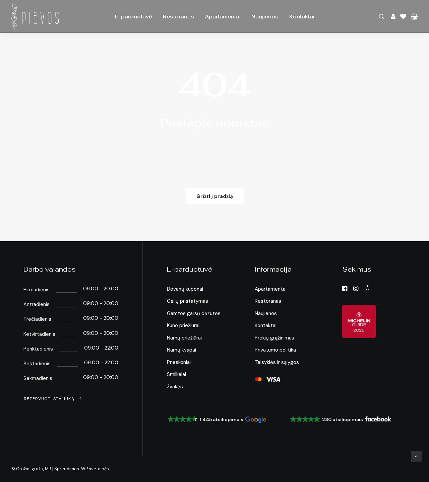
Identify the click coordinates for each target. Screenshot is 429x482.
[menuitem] (133, 16)
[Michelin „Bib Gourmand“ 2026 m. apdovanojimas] (359, 321)
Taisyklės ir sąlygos (277, 362)
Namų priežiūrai (184, 337)
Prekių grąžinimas (274, 337)
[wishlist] (403, 16)
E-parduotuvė (133, 16)
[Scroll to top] (416, 456)
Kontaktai (301, 16)
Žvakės (175, 386)
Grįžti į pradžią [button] (214, 196)
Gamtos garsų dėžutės (194, 313)
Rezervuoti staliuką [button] (49, 398)
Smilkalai (176, 374)
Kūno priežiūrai (183, 325)
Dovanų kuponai (185, 289)
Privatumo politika (275, 350)
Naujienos (265, 16)
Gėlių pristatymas (187, 301)
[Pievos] (35, 16)
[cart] (413, 16)
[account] (392, 16)
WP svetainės (95, 469)
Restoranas (178, 16)
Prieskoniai (179, 362)
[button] (383, 16)
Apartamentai (223, 16)
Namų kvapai (181, 350)
